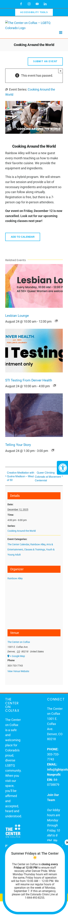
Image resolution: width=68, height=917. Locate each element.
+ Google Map (17, 656)
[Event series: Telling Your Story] (53, 450)
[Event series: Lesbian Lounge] (56, 321)
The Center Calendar (18, 544)
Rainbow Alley (37, 544)
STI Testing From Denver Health (28, 380)
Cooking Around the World (21, 530)
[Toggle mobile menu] (61, 32)
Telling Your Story (18, 445)
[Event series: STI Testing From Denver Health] (54, 385)
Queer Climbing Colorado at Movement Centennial (48, 476)
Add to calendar (23, 236)
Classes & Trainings (34, 549)
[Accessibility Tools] (62, 468)
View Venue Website (18, 671)
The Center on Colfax (18, 642)
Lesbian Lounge (17, 316)
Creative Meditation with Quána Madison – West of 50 (20, 476)
